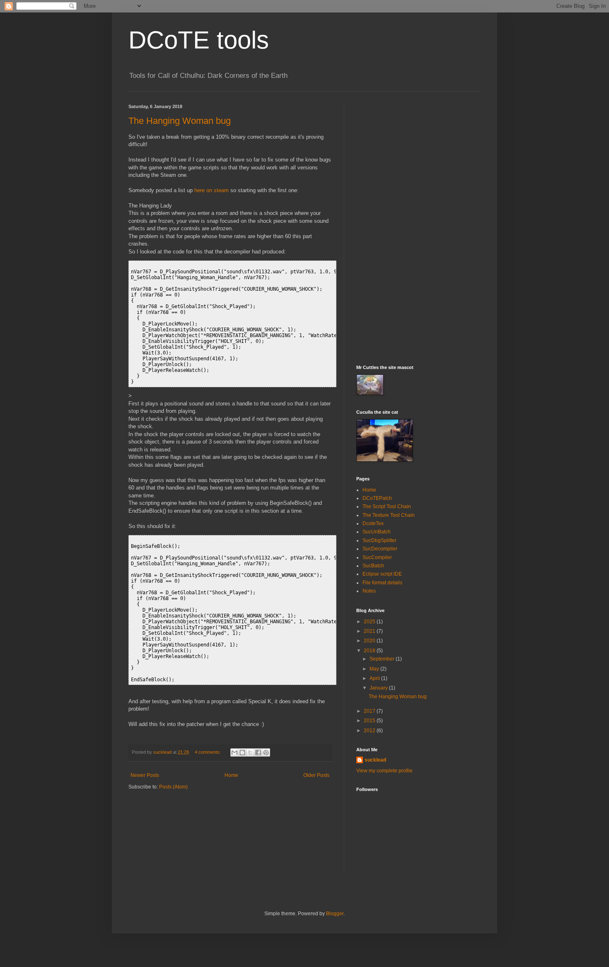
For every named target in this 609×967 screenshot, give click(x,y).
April (375, 678)
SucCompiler (377, 557)
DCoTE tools (198, 40)
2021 (370, 631)
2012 (370, 730)
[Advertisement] (418, 228)
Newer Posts (144, 775)
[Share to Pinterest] (266, 752)
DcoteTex (373, 523)
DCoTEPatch (377, 498)
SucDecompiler (379, 549)
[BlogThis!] (242, 752)
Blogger (334, 913)
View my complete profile (384, 771)
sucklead (375, 760)
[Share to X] (250, 752)
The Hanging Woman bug (179, 121)
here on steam (211, 190)
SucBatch (373, 566)
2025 (370, 622)
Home (231, 775)
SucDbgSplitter (379, 540)
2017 (370, 711)
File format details (382, 583)
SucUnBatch (376, 532)
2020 (370, 641)
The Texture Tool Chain (388, 515)
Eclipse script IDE (382, 574)
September (383, 659)
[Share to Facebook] (258, 752)
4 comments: (208, 752)
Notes (369, 591)
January (379, 688)
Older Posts (316, 775)
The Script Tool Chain (386, 506)
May (375, 669)
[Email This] (234, 752)
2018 (370, 651)
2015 (370, 720)
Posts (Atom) (173, 787)
